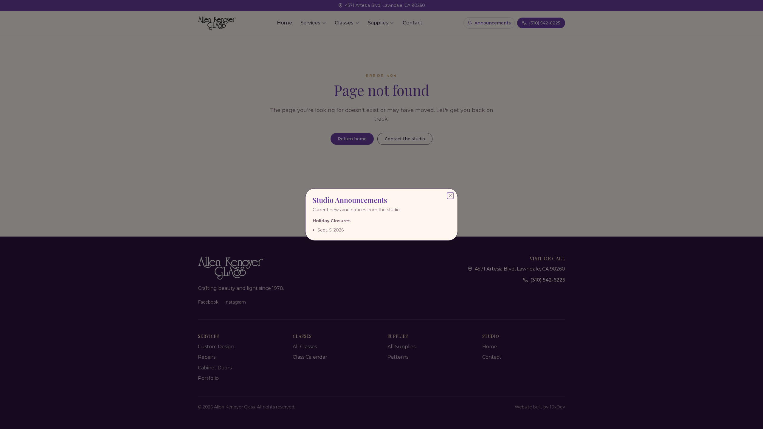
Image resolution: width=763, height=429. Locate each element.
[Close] (450, 195)
